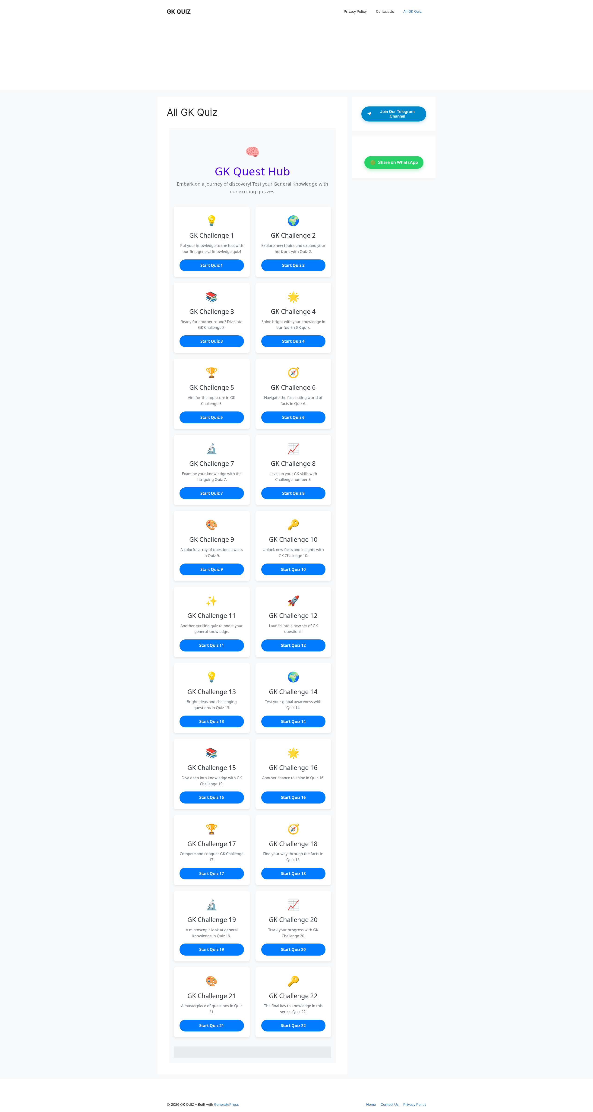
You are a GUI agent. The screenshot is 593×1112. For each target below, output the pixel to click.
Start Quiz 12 (293, 645)
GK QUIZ (179, 11)
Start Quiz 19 (211, 949)
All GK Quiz (412, 11)
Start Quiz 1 (211, 265)
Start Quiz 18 (293, 873)
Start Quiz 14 (293, 721)
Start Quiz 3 (211, 341)
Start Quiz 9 (211, 569)
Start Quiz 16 (293, 797)
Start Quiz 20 (293, 949)
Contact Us (385, 11)
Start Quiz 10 (293, 569)
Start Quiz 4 (293, 341)
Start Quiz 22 (293, 1025)
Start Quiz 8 (293, 493)
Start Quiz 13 (211, 721)
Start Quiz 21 (211, 1025)
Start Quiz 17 (211, 873)
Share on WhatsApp (394, 162)
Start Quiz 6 (293, 417)
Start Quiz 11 (211, 645)
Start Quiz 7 (211, 493)
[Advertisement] (296, 57)
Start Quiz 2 (293, 265)
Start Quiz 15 (211, 797)
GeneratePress (226, 1104)
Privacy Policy (355, 11)
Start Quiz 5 (211, 417)
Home (371, 1104)
